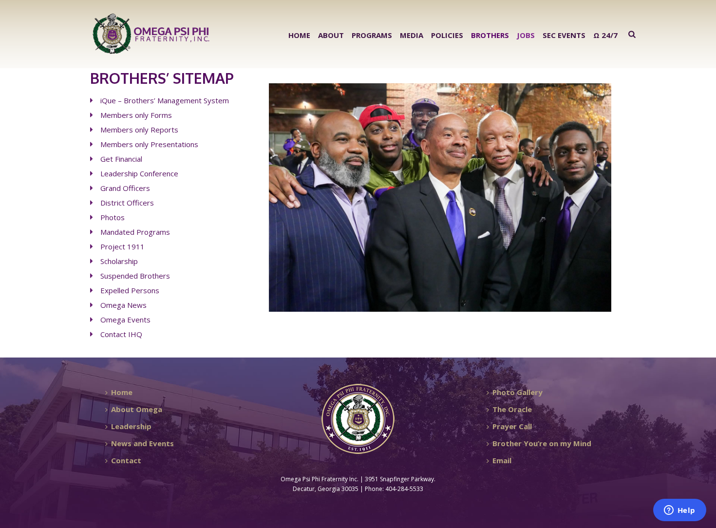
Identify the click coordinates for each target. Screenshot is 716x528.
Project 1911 (122, 246)
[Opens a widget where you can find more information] (679, 511)
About (331, 35)
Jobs (526, 35)
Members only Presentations (149, 144)
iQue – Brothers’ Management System (164, 100)
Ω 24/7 (605, 35)
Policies (447, 35)
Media (411, 35)
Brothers (490, 35)
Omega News (123, 305)
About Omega (136, 409)
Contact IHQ (121, 334)
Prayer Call (512, 426)
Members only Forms (136, 115)
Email (501, 460)
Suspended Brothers (135, 276)
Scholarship (119, 261)
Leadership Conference (139, 173)
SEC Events (564, 35)
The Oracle (512, 409)
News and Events (142, 443)
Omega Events (125, 319)
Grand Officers (125, 188)
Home (299, 35)
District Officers (127, 202)
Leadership (131, 426)
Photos (112, 217)
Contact (126, 460)
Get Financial (121, 159)
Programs (372, 35)
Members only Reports (139, 129)
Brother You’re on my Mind (541, 443)
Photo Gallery (517, 392)
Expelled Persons (130, 290)
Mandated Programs (135, 232)
